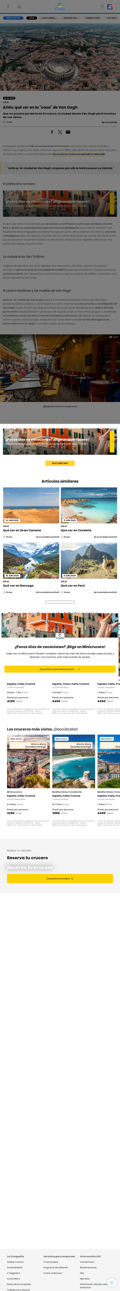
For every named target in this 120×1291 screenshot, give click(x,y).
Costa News (13, 1278)
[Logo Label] (60, 7)
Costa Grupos (50, 1261)
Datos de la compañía (19, 1284)
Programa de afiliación (55, 1267)
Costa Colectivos (52, 1273)
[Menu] (9, 7)
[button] (102, 7)
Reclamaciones (88, 1267)
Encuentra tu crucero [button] (58, 878)
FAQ (82, 1273)
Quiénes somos (15, 1261)
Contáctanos (87, 1261)
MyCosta (85, 1278)
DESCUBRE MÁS (60, 463)
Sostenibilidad (14, 1267)
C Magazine (13, 1273)
